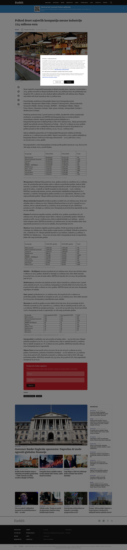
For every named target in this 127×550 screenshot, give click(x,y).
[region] (64, 70)
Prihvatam (69, 82)
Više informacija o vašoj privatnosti (62, 69)
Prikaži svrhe (58, 82)
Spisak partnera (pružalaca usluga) (49, 77)
